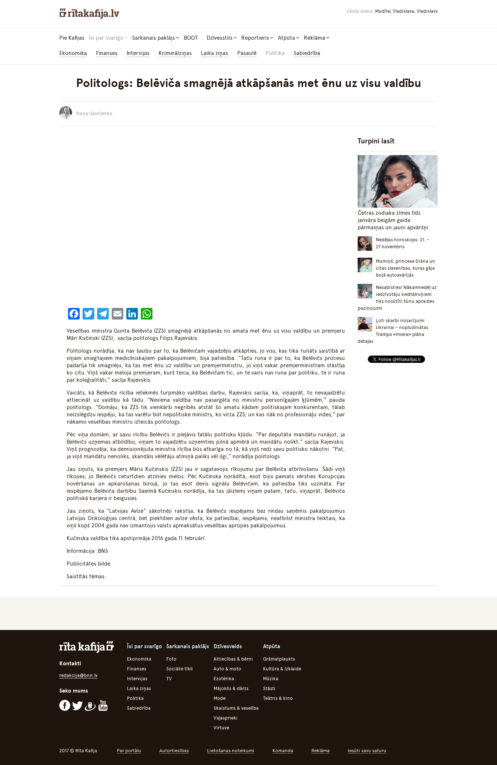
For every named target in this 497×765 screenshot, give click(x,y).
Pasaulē (247, 53)
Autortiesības (174, 750)
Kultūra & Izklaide (282, 668)
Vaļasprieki (226, 718)
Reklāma (320, 750)
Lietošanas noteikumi (230, 750)
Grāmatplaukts (279, 659)
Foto (171, 659)
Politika (275, 53)
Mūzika (270, 678)
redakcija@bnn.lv (78, 675)
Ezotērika (224, 678)
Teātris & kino (278, 698)
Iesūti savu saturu (367, 750)
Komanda (283, 750)
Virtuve (221, 727)
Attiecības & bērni (233, 659)
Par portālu (129, 750)
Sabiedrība (307, 53)
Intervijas (138, 53)
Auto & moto (227, 668)
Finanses (107, 53)
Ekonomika (73, 53)
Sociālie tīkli (179, 668)
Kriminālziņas (175, 53)
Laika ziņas (214, 53)
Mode (220, 698)
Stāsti (269, 688)
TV (169, 678)
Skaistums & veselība (236, 708)
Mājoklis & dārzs (231, 688)
